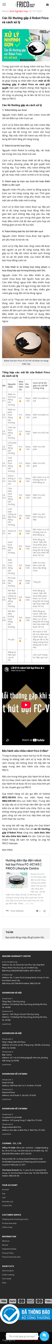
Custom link (7, 1205)
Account (5, 1189)
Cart (4, 1197)
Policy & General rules (11, 1257)
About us (6, 1241)
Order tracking (8, 1274)
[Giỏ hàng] (47, 4)
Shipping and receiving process (15, 1219)
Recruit (5, 1245)
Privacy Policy (7, 1253)
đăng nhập (21, 937)
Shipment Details (9, 1249)
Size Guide (6, 1278)
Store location (8, 1270)
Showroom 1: (7, 998)
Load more (6, 1024)
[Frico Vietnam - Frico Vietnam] (25, 4)
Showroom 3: (7, 1039)
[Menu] (4, 4)
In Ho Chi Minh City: (10, 962)
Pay (3, 1193)
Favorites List (7, 1201)
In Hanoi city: (7, 974)
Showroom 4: (7, 1051)
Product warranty (9, 1223)
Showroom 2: (7, 1011)
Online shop (7, 1227)
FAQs (4, 1282)
